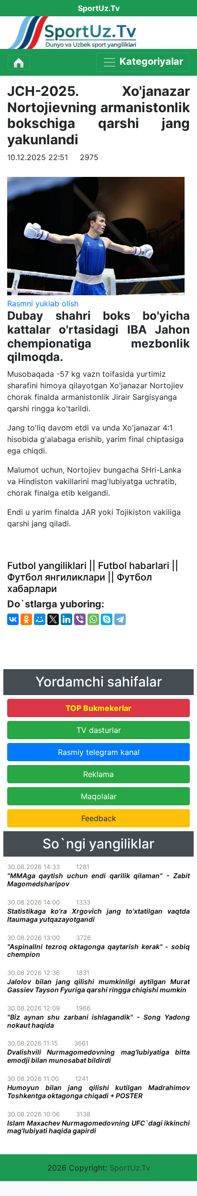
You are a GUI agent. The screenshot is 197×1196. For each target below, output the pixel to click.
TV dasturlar (99, 730)
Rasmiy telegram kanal (99, 752)
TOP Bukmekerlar (98, 708)
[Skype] (106, 619)
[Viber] (80, 619)
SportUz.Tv (129, 1168)
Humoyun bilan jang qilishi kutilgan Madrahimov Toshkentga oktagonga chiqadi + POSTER (98, 1091)
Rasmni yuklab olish (42, 303)
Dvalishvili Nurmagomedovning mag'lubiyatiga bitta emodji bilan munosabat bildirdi (98, 1056)
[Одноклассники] (26, 619)
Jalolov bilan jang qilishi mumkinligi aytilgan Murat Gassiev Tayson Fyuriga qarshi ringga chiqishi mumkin (98, 985)
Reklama (98, 774)
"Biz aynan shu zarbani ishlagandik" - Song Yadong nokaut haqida (98, 1021)
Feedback (98, 818)
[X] (53, 619)
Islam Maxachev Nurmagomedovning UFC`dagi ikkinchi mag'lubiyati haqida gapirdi (98, 1127)
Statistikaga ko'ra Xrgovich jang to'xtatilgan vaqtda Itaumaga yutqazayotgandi (98, 915)
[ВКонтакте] (13, 619)
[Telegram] (120, 619)
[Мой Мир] (39, 619)
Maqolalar (99, 796)
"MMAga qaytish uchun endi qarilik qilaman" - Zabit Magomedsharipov (98, 879)
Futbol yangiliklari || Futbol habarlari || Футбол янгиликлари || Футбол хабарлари (92, 577)
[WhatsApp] (93, 619)
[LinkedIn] (66, 619)
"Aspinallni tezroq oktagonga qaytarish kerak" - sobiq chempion (98, 950)
